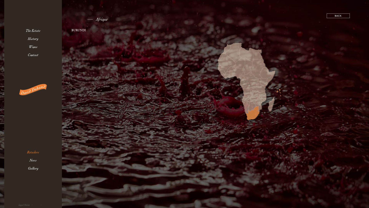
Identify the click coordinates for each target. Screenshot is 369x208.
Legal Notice (24, 205)
